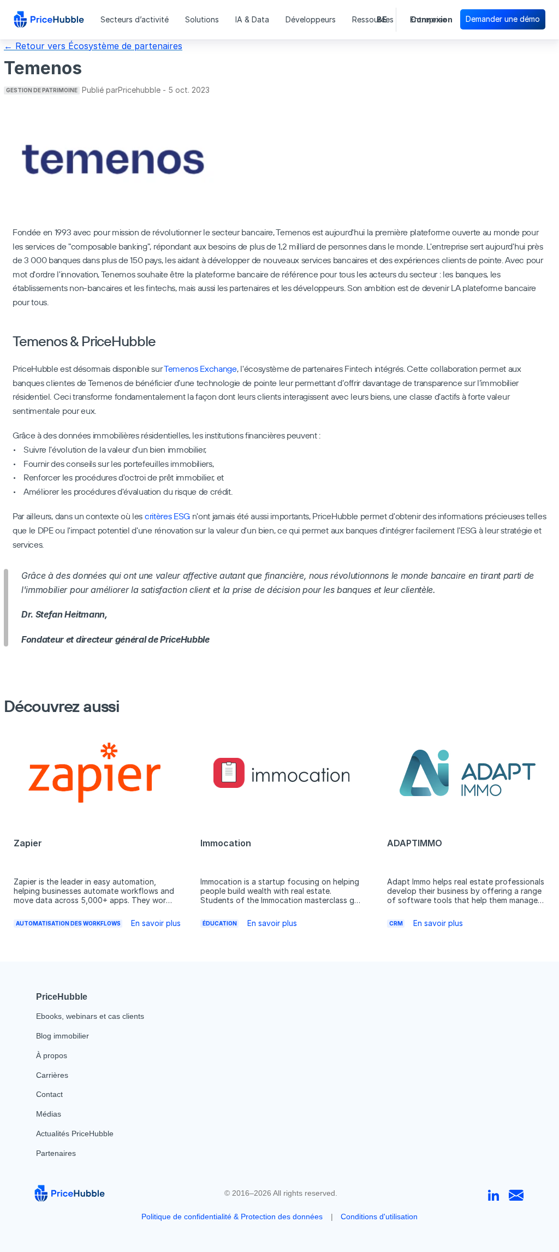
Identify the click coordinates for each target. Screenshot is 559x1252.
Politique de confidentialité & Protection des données (232, 1216)
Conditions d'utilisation (379, 1216)
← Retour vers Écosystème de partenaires (93, 45)
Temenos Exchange (200, 368)
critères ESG (167, 516)
